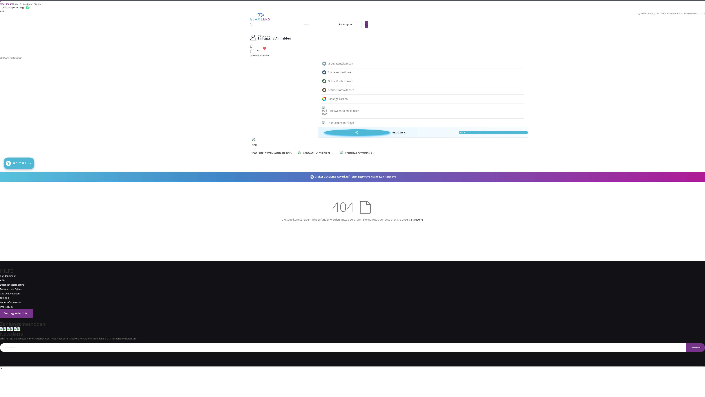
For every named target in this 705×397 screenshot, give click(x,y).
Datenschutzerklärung (12, 284)
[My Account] (352, 47)
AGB (2, 280)
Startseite (417, 219)
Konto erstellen (696, 13)
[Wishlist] (352, 45)
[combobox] (333, 24)
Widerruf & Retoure (10, 302)
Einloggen (661, 13)
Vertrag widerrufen (16, 313)
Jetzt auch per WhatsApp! (14, 7)
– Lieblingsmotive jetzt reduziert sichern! (355, 176)
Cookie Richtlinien (10, 293)
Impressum (6, 306)
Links (2, 11)
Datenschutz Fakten (11, 289)
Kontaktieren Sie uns (677, 13)
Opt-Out (4, 298)
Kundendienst (8, 276)
